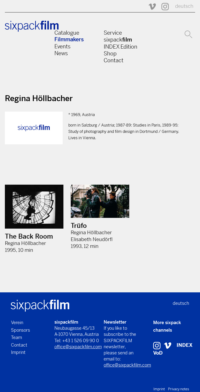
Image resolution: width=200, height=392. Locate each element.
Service (113, 32)
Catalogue (66, 32)
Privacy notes (178, 389)
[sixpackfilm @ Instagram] (163, 6)
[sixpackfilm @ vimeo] (167, 345)
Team (16, 337)
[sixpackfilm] (40, 305)
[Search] (188, 33)
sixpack (118, 39)
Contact (113, 60)
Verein (17, 322)
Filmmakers (69, 39)
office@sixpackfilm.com (78, 347)
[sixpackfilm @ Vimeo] (150, 6)
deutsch (184, 6)
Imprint (18, 352)
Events (62, 46)
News (61, 53)
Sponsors (20, 330)
